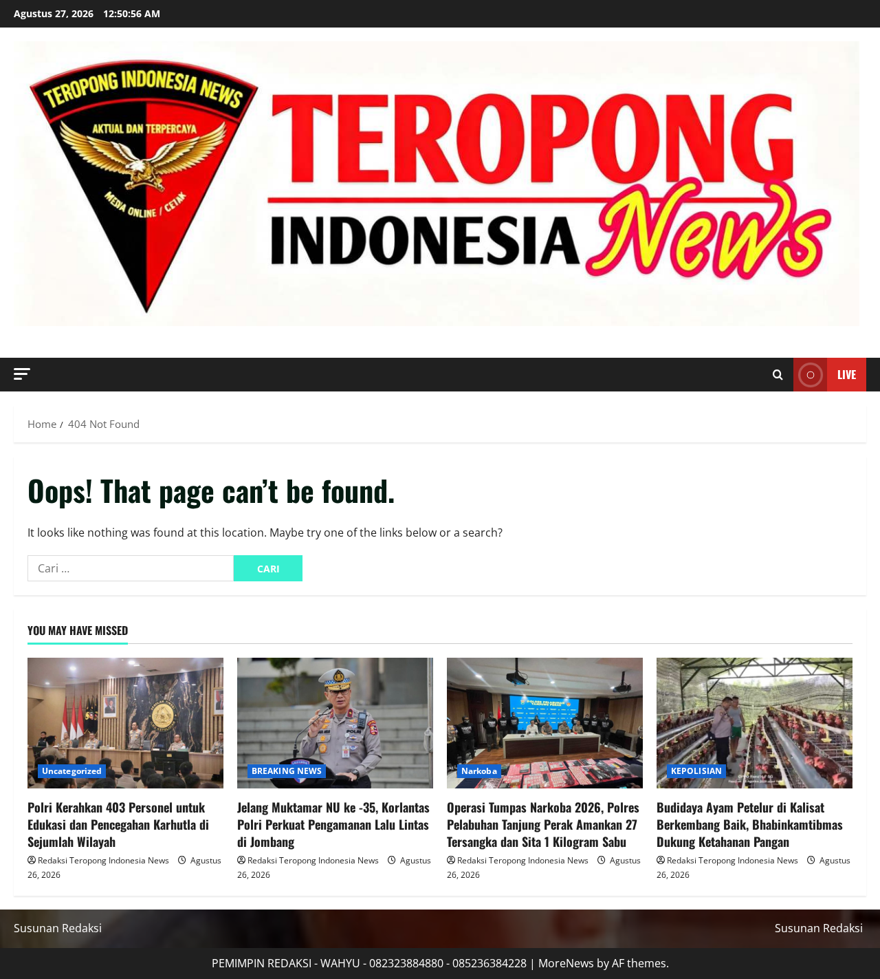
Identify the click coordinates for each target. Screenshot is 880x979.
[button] (22, 374)
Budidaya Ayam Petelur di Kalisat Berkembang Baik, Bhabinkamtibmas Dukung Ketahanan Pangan (750, 824)
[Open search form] (778, 375)
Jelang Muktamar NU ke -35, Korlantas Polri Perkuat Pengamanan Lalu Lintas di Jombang (333, 824)
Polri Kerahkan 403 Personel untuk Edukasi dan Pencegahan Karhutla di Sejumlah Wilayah (118, 824)
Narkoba (479, 771)
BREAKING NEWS (287, 771)
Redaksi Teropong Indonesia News (103, 860)
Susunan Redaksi (58, 928)
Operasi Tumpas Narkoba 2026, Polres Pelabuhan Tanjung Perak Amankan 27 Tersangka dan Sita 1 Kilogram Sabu (543, 824)
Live (846, 374)
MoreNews (566, 963)
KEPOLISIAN (696, 771)
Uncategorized (72, 771)
